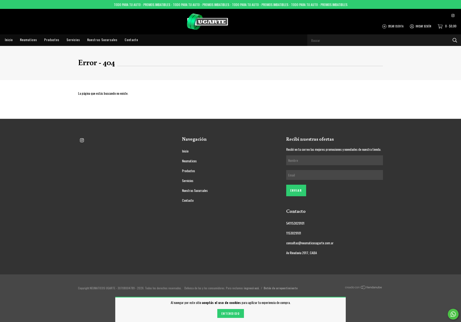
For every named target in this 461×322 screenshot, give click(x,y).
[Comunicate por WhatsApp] (453, 314)
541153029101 (295, 223)
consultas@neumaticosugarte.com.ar (310, 242)
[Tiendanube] (364, 287)
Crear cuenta (395, 26)
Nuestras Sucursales (102, 39)
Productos (51, 39)
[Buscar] (455, 40)
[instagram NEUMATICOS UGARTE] (452, 15)
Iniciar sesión (423, 26)
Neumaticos (28, 39)
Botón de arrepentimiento (280, 288)
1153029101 (293, 232)
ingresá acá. (251, 288)
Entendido (230, 313)
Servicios (73, 39)
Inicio (9, 39)
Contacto (131, 39)
